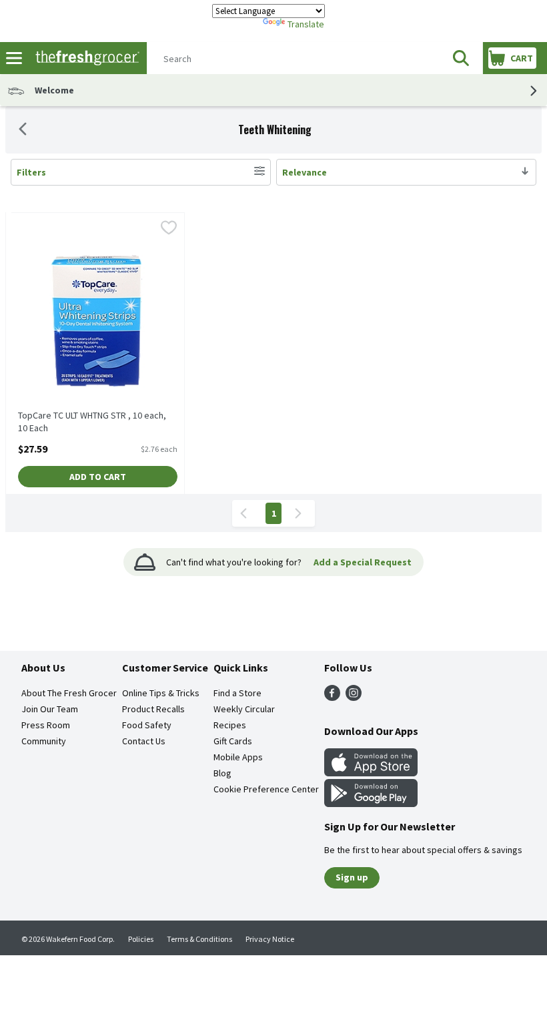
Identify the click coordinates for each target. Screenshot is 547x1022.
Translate (306, 24)
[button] (461, 58)
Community (43, 741)
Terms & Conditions (199, 939)
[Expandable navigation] (14, 58)
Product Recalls (153, 709)
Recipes (229, 725)
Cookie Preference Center (266, 789)
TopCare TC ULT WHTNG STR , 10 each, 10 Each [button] (92, 422)
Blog (222, 773)
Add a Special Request (363, 562)
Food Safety (146, 725)
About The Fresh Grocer (69, 693)
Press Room (45, 725)
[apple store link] (371, 772)
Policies (140, 939)
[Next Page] (301, 513)
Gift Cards (232, 741)
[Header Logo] (85, 58)
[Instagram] (354, 697)
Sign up (352, 877)
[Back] (22, 130)
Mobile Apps (238, 757)
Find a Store (237, 693)
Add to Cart (97, 477)
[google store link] (371, 803)
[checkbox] (168, 229)
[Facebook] (332, 697)
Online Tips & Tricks (160, 693)
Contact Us (143, 741)
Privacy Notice (269, 939)
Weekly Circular (244, 709)
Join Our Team (49, 709)
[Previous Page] (246, 513)
